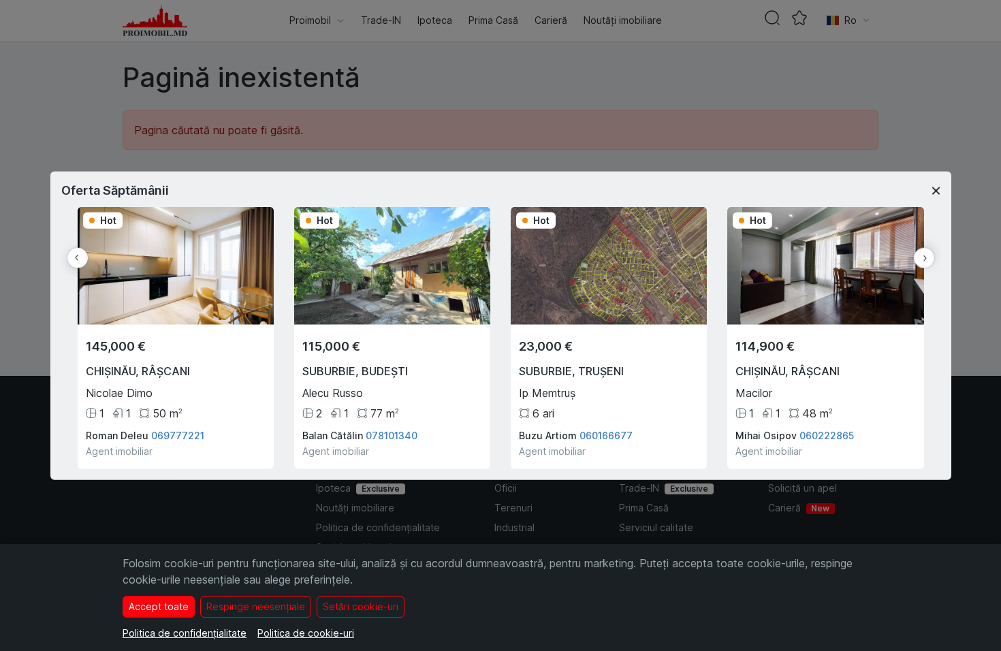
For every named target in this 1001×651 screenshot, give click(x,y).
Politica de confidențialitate (185, 633)
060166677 (606, 435)
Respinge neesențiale (255, 606)
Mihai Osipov (766, 435)
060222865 (826, 435)
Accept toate (159, 606)
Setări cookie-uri (360, 606)
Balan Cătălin (332, 435)
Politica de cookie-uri (305, 633)
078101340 (391, 435)
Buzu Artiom (548, 435)
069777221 (177, 435)
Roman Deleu (117, 435)
